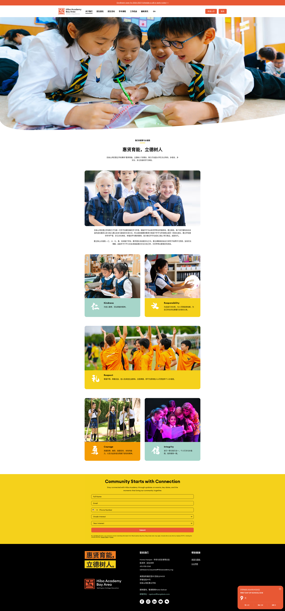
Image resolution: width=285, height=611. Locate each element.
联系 (222, 11)
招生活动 (111, 11)
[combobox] (94, 510)
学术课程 (122, 11)
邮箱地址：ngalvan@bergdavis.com (155, 594)
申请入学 (211, 11)
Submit (142, 530)
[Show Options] (191, 516)
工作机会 (133, 11)
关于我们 (89, 11)
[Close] (280, 589)
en (154, 11)
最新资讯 (144, 11)
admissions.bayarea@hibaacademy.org (156, 570)
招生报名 (100, 11)
